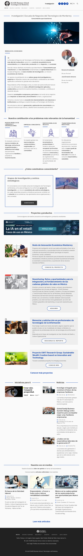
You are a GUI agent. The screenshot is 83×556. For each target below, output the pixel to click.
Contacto (38, 8)
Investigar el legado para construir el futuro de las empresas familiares (67, 390)
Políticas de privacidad (39, 543)
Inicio (6, 8)
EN (74, 3)
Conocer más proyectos (41, 373)
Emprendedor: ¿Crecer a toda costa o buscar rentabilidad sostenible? (40, 493)
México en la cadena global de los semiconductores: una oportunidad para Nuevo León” (66, 494)
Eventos (32, 8)
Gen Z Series (46, 8)
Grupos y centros (15, 8)
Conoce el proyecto (54, 267)
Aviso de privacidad (51, 543)
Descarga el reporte (54, 341)
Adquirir (54, 308)
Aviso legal (30, 543)
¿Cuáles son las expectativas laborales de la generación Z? (67, 441)
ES (71, 3)
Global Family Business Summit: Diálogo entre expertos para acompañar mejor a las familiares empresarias (67, 413)
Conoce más (54, 365)
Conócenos (29, 203)
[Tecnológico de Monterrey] (17, 4)
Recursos (24, 8)
